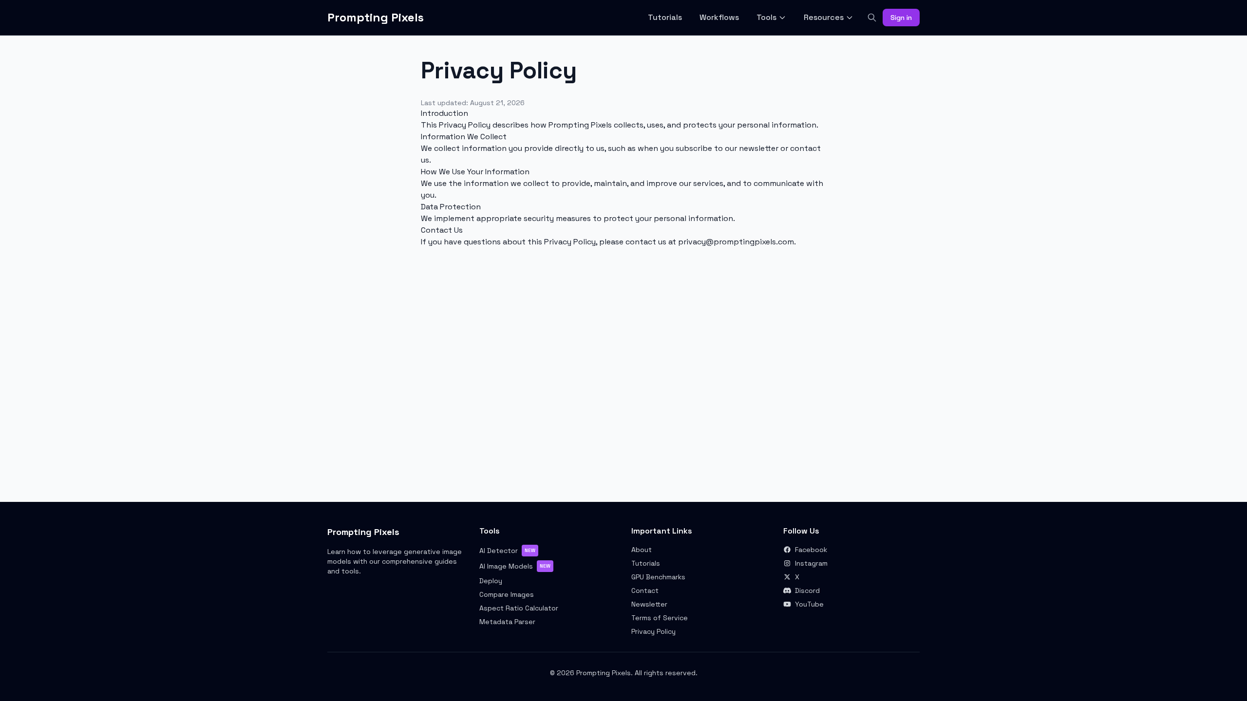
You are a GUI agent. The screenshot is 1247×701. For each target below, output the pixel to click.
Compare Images (506, 594)
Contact (645, 590)
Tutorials (665, 17)
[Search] (872, 17)
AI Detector (507, 550)
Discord (807, 590)
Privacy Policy (653, 631)
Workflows (719, 17)
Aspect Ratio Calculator (518, 608)
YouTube (809, 604)
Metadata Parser (507, 621)
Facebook (811, 549)
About (641, 549)
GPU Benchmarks (658, 576)
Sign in (901, 17)
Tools (766, 17)
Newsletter (649, 604)
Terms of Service (659, 617)
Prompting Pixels (375, 17)
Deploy (490, 580)
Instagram (811, 563)
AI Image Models (514, 566)
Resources (824, 17)
